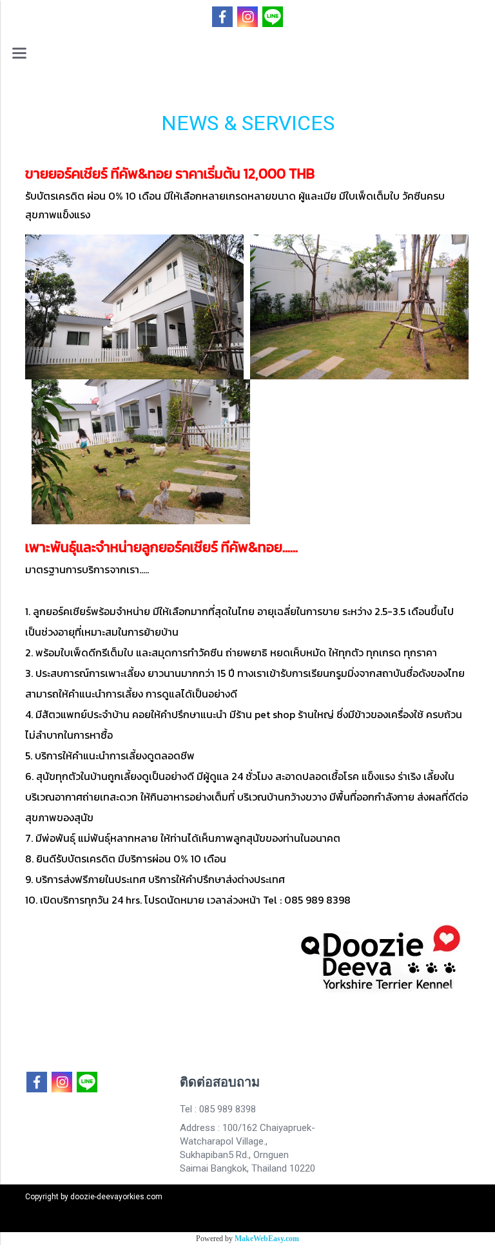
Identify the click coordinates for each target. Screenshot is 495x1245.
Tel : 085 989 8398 (218, 1109)
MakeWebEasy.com (267, 1238)
